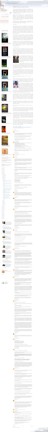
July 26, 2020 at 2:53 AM (16, 140)
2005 (3, 218)
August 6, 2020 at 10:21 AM (17, 410)
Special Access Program (26, 127)
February (4, 203)
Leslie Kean (15, 127)
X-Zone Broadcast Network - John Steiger (7, 195)
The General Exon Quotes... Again (6, 196)
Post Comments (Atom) (18, 427)
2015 (3, 209)
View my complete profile (8, 271)
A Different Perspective (11, 3)
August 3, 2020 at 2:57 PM (16, 337)
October (4, 176)
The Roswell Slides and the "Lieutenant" (6, 241)
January (4, 204)
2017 (3, 207)
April (3, 201)
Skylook (23, 127)
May (3, 200)
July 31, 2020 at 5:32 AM (16, 268)
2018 (3, 206)
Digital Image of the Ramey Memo (8, 255)
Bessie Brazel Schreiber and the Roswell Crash (8, 236)
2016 (3, 208)
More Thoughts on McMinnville (6, 260)
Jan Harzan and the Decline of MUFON (6, 189)
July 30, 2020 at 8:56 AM (16, 207)
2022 (3, 172)
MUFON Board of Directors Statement (6, 191)
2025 (3, 169)
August (3, 178)
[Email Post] (20, 126)
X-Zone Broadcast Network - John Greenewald (7, 188)
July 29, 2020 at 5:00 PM (16, 190)
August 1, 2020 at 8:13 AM (16, 275)
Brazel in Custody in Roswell (8, 221)
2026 (3, 168)
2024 (3, 170)
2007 (3, 216)
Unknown (15, 191)
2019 (3, 205)
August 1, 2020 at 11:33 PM (17, 332)
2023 (3, 171)
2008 (3, 215)
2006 (3, 217)
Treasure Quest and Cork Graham (6, 194)
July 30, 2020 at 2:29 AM (16, 196)
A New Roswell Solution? (7, 250)
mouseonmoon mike (16, 141)
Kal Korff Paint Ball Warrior (7, 263)
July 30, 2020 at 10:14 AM (16, 247)
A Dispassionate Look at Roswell (6, 226)
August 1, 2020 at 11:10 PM (17, 299)
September (4, 177)
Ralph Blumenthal (19, 127)
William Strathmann (16, 248)
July (3, 179)
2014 (3, 210)
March (3, 202)
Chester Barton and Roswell (7, 245)
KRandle (15, 197)
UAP (30, 127)
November (4, 175)
